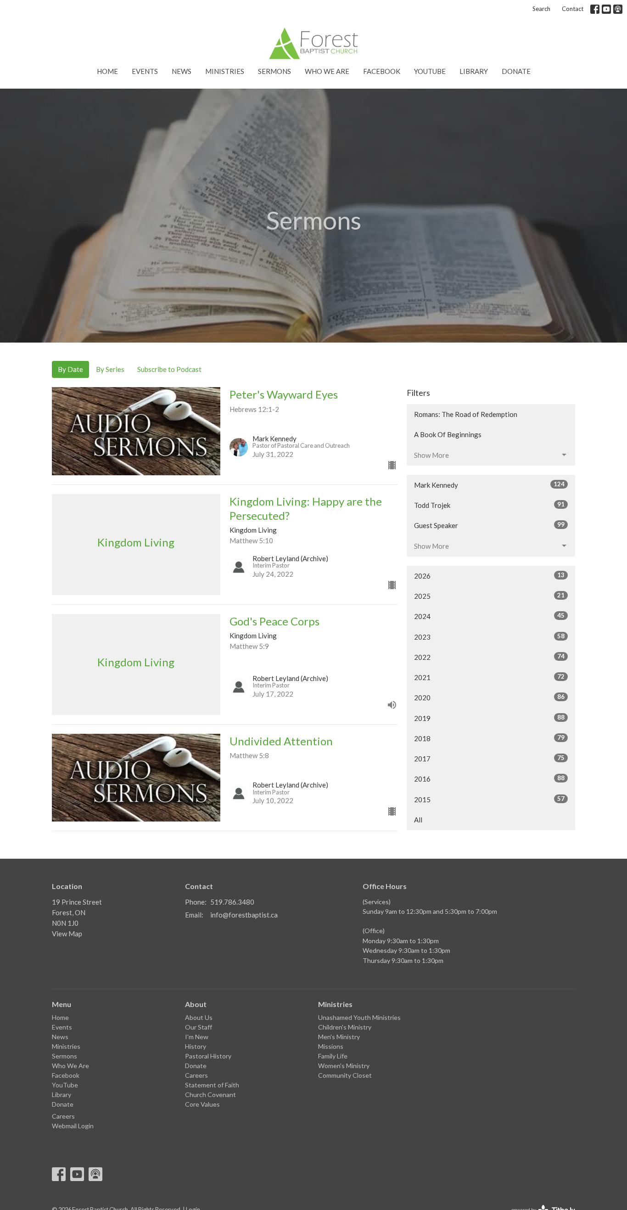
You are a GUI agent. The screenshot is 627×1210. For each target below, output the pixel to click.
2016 (489, 778)
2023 (489, 636)
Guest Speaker (489, 525)
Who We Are (327, 71)
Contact (572, 8)
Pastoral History (208, 1056)
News (181, 71)
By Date (70, 369)
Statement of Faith (212, 1085)
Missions (330, 1046)
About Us (199, 1017)
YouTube (430, 71)
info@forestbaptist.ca (244, 915)
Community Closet (345, 1075)
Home (107, 71)
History (195, 1046)
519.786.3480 (232, 902)
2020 (489, 697)
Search (541, 8)
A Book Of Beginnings (447, 434)
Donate (516, 71)
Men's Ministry (339, 1037)
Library (473, 71)
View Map (67, 933)
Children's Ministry (344, 1027)
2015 (489, 799)
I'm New (196, 1037)
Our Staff (198, 1027)
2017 (489, 758)
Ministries (224, 71)
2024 (489, 616)
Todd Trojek (489, 505)
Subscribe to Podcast (169, 369)
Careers (63, 1116)
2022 (489, 657)
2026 (489, 575)
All (418, 820)
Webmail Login (73, 1126)
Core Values (202, 1104)
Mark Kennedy (489, 484)
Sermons (274, 71)
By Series (110, 369)
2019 (489, 718)
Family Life (332, 1056)
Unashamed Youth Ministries (359, 1017)
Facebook (381, 71)
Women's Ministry (343, 1065)
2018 (489, 738)
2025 (489, 595)
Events (145, 71)
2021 (489, 677)
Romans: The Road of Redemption (465, 414)
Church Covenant (210, 1094)
